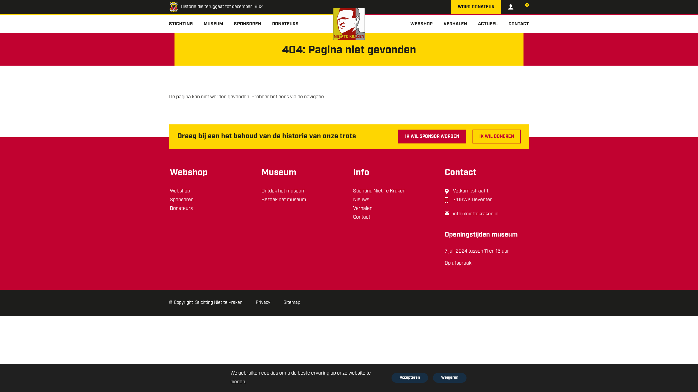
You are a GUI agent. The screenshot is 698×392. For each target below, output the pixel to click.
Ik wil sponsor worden (432, 136)
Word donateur (476, 7)
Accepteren (410, 378)
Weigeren (449, 378)
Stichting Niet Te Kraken (379, 191)
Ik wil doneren (496, 136)
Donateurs (181, 208)
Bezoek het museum (283, 200)
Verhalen (362, 208)
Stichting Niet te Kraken (218, 303)
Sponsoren (182, 200)
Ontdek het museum (283, 191)
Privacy (263, 303)
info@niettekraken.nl (475, 214)
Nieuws (361, 200)
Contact (361, 217)
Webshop (180, 191)
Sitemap (292, 303)
